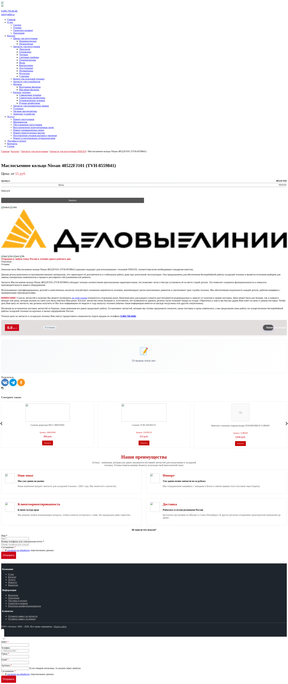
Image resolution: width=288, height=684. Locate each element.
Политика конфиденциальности (24, 606)
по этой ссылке (79, 298)
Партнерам (13, 598)
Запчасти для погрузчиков (34, 151)
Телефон (5, 648)
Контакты (13, 595)
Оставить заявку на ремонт (22, 619)
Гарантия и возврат (18, 603)
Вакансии (13, 585)
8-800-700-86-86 (9, 11)
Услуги (11, 579)
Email (5, 659)
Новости (12, 582)
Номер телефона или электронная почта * (22, 541)
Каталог (15, 151)
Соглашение (8, 547)
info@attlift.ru (8, 14)
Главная (5, 151)
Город (5, 653)
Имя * (4, 535)
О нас (11, 574)
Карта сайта (60, 626)
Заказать (73, 200)
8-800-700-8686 (128, 316)
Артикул (6, 665)
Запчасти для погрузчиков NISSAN (68, 151)
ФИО (5, 642)
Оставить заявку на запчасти (23, 616)
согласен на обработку (18, 550)
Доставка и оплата (17, 600)
